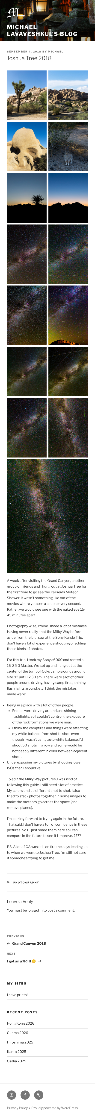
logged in (35, 910)
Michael (56, 51)
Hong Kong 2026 (20, 1023)
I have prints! (17, 995)
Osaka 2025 (16, 1061)
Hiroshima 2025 (20, 1042)
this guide (31, 785)
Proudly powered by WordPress (54, 1108)
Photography (26, 882)
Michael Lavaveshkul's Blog (42, 30)
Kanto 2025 (16, 1052)
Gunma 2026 (17, 1033)
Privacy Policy (17, 1108)
